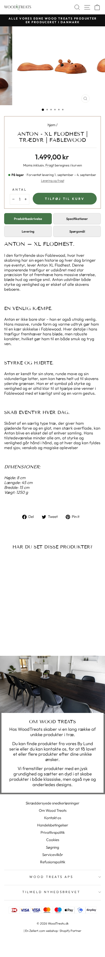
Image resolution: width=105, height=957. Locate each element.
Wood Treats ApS (51, 877)
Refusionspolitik (52, 862)
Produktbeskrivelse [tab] (28, 219)
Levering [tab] (28, 231)
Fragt (49, 165)
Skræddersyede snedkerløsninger (52, 803)
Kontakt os (52, 817)
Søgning (52, 847)
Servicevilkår (52, 854)
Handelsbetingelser (52, 825)
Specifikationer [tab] (77, 219)
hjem (51, 125)
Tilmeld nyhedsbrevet (51, 892)
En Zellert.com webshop (41, 931)
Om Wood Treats (52, 810)
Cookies (52, 839)
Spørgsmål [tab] (77, 231)
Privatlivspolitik (53, 832)
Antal (19, 189)
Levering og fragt (52, 180)
